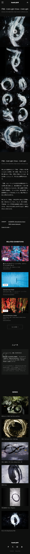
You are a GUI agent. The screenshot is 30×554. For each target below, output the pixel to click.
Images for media (5, 227)
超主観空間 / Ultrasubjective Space (16, 221)
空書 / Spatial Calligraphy (14, 224)
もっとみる (14, 327)
